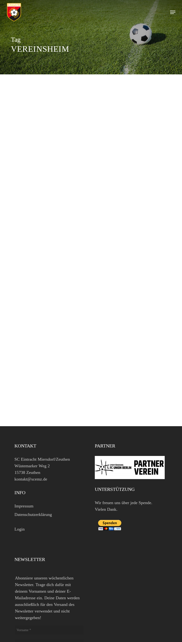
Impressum (23, 506)
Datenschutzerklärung (33, 514)
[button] (172, 12)
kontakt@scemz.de (30, 479)
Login (19, 529)
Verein (22, 399)
